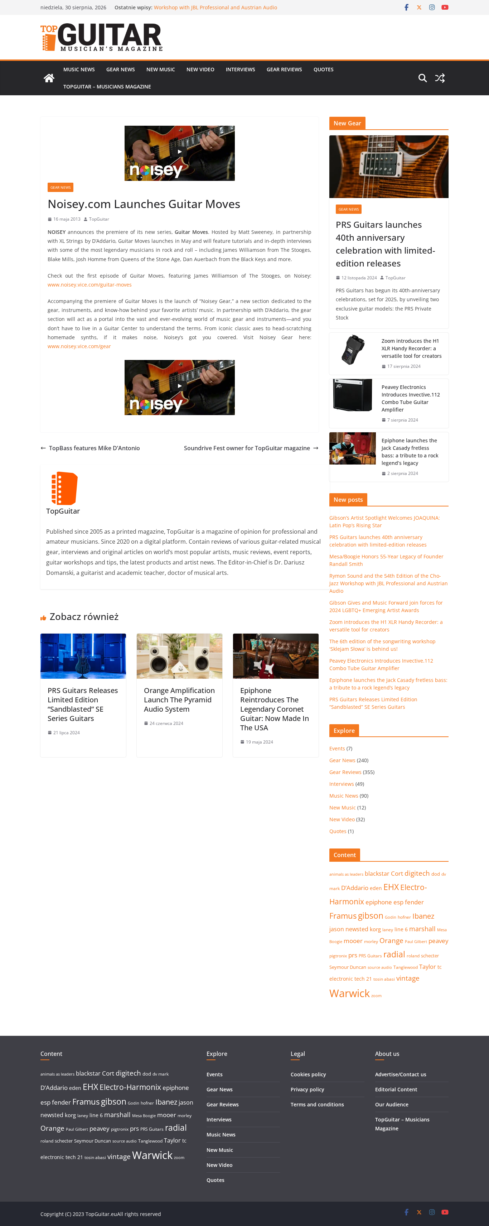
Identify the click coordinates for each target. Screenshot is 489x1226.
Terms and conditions (317, 1104)
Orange (391, 940)
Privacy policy (307, 1089)
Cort (397, 873)
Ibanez (423, 916)
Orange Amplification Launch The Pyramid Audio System (179, 700)
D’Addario (354, 888)
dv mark (160, 1074)
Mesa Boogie (144, 1115)
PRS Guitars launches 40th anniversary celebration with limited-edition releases (385, 243)
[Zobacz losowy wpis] (440, 78)
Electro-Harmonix (130, 1087)
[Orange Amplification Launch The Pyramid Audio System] (179, 639)
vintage (408, 977)
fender (414, 902)
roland (413, 956)
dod (435, 874)
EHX (391, 887)
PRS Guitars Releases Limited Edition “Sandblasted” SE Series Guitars (83, 704)
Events (337, 748)
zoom (376, 995)
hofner (404, 917)
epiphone (378, 902)
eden (376, 888)
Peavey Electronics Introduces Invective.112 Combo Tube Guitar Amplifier (411, 398)
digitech (417, 873)
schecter (430, 955)
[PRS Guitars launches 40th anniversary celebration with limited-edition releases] (389, 166)
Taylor (427, 967)
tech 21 (363, 978)
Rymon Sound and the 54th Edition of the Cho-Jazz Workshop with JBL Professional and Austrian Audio (215, 11)
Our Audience (391, 1104)
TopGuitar (99, 219)
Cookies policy (308, 1074)
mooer (353, 941)
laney (387, 930)
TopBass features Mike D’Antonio (94, 448)
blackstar (377, 874)
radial (394, 954)
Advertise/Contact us (400, 1074)
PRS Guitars (370, 956)
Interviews (240, 69)
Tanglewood (405, 967)
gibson (370, 915)
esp (398, 902)
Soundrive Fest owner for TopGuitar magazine (247, 448)
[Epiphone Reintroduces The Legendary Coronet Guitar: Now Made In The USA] (276, 639)
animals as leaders (346, 874)
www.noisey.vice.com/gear (79, 346)
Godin (390, 917)
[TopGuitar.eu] (49, 78)
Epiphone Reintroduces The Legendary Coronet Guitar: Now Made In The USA (274, 709)
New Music (160, 69)
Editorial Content (396, 1089)
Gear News (120, 69)
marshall (422, 928)
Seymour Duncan (347, 967)
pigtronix (338, 956)
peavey (439, 941)
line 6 (401, 929)
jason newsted (348, 929)
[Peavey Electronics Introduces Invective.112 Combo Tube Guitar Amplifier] (352, 403)
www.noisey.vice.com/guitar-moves (90, 284)
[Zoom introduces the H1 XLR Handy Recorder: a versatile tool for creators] (352, 354)
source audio (380, 967)
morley (371, 941)
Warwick (349, 993)
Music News (79, 69)
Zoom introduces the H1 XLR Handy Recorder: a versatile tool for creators (412, 348)
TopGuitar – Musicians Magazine (107, 86)
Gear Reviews (284, 69)
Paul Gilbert (416, 941)
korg (375, 929)
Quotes (324, 69)
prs (352, 955)
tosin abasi (384, 979)
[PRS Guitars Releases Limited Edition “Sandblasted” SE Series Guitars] (83, 639)
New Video (200, 69)
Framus (343, 915)
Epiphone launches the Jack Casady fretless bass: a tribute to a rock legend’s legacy (410, 451)
